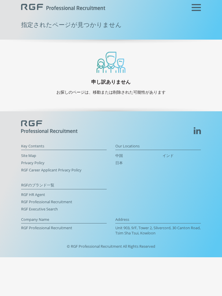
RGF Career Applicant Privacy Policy (51, 170)
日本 (119, 162)
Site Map (28, 155)
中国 (119, 155)
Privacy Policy (33, 162)
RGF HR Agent (33, 194)
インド (168, 155)
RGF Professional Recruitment (46, 201)
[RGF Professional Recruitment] (63, 7)
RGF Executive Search (39, 209)
